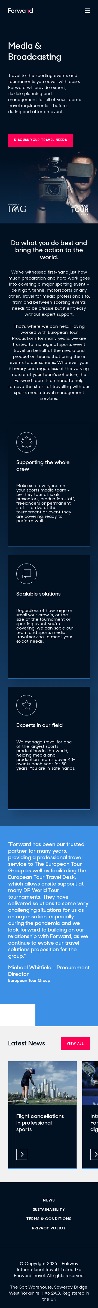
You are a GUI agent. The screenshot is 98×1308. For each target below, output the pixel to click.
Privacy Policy (49, 1228)
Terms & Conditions (48, 1219)
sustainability (49, 1210)
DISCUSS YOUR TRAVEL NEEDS (40, 140)
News (49, 1200)
